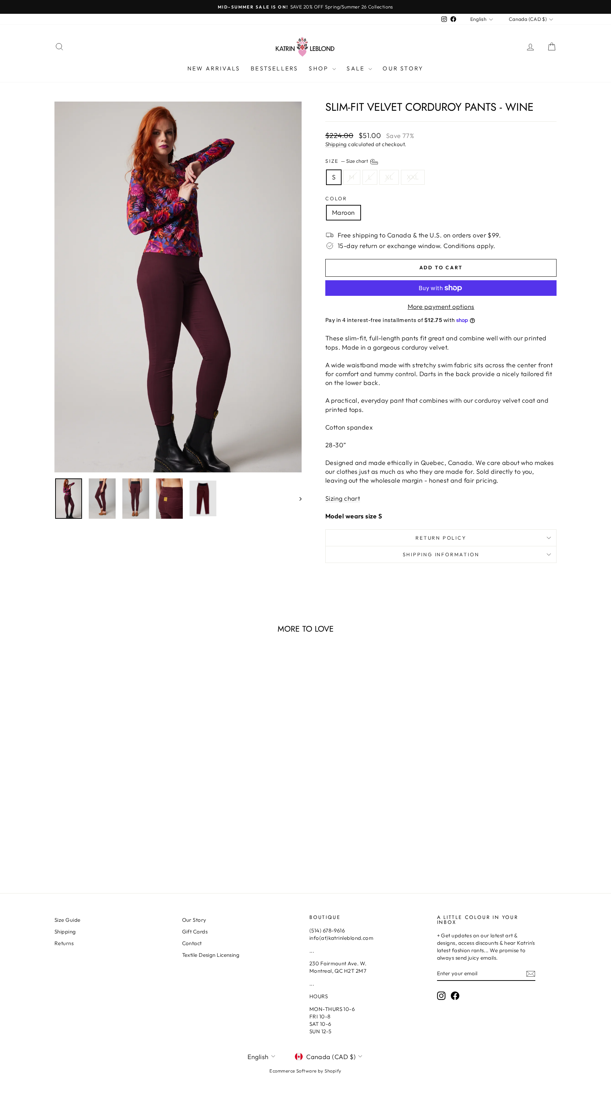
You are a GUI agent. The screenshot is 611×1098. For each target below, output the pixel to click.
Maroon (343, 212)
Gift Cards (195, 931)
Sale (357, 68)
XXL (413, 177)
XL (389, 177)
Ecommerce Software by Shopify (305, 1071)
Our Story (403, 68)
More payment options (441, 307)
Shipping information (441, 554)
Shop (320, 68)
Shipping (336, 144)
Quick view (114, 823)
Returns (64, 943)
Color (336, 198)
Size (347, 161)
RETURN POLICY (440, 538)
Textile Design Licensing (211, 955)
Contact (192, 943)
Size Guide (67, 919)
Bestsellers (274, 68)
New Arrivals (213, 68)
